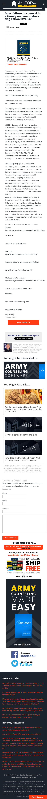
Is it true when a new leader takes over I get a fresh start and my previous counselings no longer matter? (22, 709)
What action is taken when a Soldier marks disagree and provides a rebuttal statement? (22, 728)
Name (4, 493)
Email (4, 501)
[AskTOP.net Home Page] (27, 7)
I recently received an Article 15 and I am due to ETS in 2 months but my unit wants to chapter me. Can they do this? (23, 685)
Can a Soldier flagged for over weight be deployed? (21, 734)
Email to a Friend (14, 27)
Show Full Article (23, 322)
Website (5, 508)
